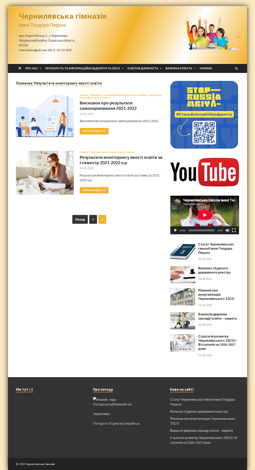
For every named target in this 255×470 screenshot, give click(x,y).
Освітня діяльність (142, 68)
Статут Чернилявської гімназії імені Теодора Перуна (216, 248)
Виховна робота (179, 68)
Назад (80, 219)
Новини (206, 68)
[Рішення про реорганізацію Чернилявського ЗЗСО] (182, 290)
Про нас (31, 68)
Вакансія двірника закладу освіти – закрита (217, 316)
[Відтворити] (176, 230)
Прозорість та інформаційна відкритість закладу (118, 95)
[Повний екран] (234, 230)
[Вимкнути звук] (228, 230)
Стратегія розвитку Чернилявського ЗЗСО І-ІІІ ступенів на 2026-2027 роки (217, 342)
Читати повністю (94, 131)
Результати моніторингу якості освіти (112, 152)
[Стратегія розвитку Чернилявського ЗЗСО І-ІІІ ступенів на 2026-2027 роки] (182, 337)
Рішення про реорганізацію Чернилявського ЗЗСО (216, 294)
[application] (204, 215)
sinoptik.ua (132, 423)
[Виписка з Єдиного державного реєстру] (182, 268)
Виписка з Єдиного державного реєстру (214, 270)
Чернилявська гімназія (63, 16)
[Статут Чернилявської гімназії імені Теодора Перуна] (182, 244)
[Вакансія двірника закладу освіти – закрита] (182, 314)
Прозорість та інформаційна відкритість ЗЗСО (82, 68)
